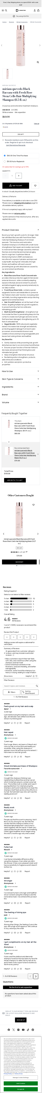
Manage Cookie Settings (21, 1077)
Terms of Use (18, 1074)
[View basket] (38, 10)
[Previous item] (3, 533)
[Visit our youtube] (23, 1029)
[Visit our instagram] (18, 1029)
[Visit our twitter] (13, 1029)
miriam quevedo (22, 22)
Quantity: (6, 171)
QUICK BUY (19, 562)
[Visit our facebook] (8, 1029)
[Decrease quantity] (5, 176)
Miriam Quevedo (9, 85)
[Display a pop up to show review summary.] (27, 552)
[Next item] (38, 533)
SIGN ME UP (21, 1020)
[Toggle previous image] (1, 45)
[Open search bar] (6, 10)
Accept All (20, 1089)
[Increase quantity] (19, 176)
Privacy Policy (8, 1074)
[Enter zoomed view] (38, 62)
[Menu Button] (2, 10)
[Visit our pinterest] (32, 1029)
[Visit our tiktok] (28, 1029)
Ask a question (20, 112)
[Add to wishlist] (35, 186)
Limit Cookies (20, 1083)
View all (36, 124)
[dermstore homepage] (21, 10)
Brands (11, 22)
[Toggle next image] (40, 45)
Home (4, 22)
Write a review (7, 112)
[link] (34, 10)
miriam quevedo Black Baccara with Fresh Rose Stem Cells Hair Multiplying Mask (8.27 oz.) (19, 541)
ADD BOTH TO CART (15, 480)
